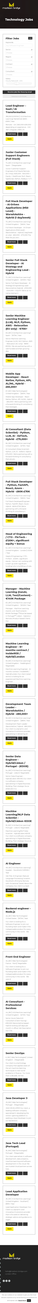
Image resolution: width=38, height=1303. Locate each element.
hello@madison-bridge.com (16, 1271)
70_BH (8, 222)
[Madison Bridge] (14, 6)
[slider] (17, 83)
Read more (11, 134)
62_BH (8, 548)
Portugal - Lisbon (12, 773)
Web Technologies (19, 391)
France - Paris (11, 963)
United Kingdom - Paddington (18, 663)
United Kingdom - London (16, 550)
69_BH (8, 333)
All (31, 49)
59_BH (8, 661)
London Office (10, 1274)
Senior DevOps (15, 1053)
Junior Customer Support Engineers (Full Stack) (18, 155)
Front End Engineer (18, 956)
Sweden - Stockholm (14, 870)
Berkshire (18, 119)
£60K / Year (25, 224)
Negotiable (17, 165)
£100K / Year (26, 280)
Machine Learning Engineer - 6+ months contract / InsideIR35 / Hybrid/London (17, 650)
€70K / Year (23, 918)
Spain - (9, 165)
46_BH (8, 916)
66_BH (8, 443)
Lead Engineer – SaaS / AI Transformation (16, 109)
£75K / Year (25, 446)
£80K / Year (25, 721)
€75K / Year (17, 335)
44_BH (8, 1012)
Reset (30, 38)
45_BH (8, 961)
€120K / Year (26, 605)
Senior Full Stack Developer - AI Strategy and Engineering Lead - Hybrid (18, 267)
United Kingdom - (13, 224)
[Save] (25, 134)
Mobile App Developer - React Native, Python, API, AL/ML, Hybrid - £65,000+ (18, 380)
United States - (12, 918)
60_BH (8, 603)
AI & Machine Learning (21, 163)
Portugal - (10, 1105)
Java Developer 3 (16, 1098)
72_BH (8, 277)
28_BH (8, 1199)
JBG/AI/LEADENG (12, 116)
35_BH (8, 1150)
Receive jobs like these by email (19, 92)
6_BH (8, 1057)
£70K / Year (25, 1015)
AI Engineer (13, 863)
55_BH (8, 825)
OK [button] (29, 1300)
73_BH (8, 163)
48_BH (8, 868)
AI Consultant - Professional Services (15, 1005)
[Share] (20, 134)
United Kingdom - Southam (17, 1201)
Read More (22, 1300)
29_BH (8, 1102)
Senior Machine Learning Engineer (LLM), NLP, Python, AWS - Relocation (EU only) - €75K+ (18, 322)
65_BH (8, 495)
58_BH (8, 718)
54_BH (8, 770)
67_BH (8, 391)
